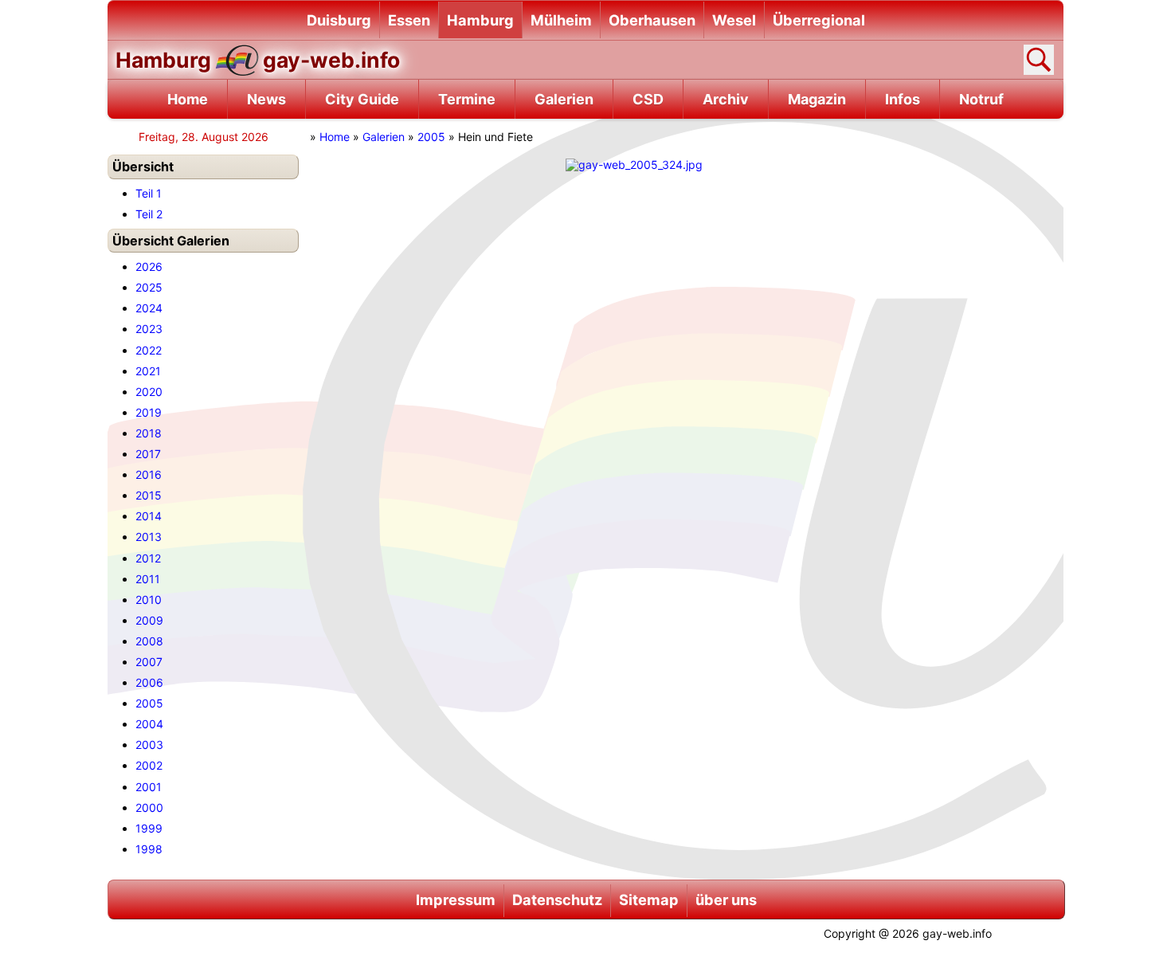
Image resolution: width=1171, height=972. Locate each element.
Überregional (819, 20)
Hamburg (480, 20)
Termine (466, 99)
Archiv (726, 99)
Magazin (817, 99)
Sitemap (649, 899)
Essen (409, 20)
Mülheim (561, 20)
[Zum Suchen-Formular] (1039, 60)
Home (187, 99)
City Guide (362, 99)
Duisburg (339, 20)
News (266, 99)
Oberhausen (652, 20)
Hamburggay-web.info (258, 60)
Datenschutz (557, 899)
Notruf (981, 99)
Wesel (734, 20)
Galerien (564, 99)
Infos (902, 99)
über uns (726, 899)
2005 (431, 136)
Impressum (455, 899)
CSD (648, 99)
